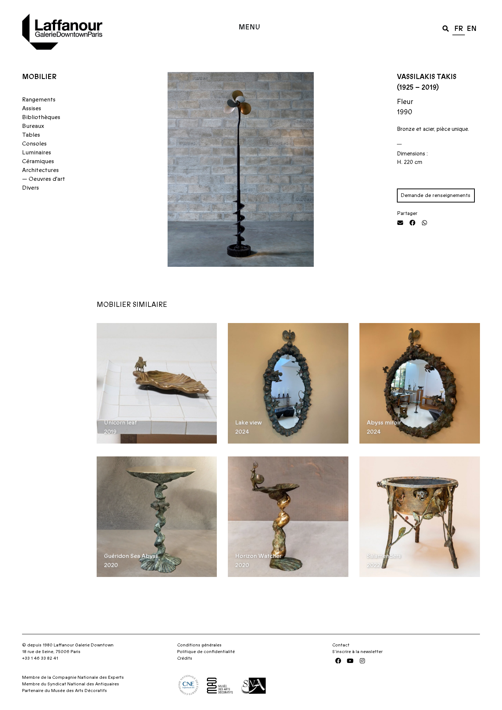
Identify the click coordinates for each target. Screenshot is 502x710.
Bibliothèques (41, 117)
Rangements (38, 100)
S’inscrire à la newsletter (357, 651)
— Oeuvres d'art (43, 179)
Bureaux (33, 126)
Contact (340, 645)
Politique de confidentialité (206, 651)
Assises (31, 108)
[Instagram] (362, 661)
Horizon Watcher (258, 556)
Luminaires (36, 152)
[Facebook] (338, 661)
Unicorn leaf (120, 423)
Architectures (40, 170)
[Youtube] (350, 661)
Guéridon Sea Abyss (131, 556)
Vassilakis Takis (426, 76)
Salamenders (384, 556)
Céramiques (38, 161)
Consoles (34, 144)
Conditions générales (199, 645)
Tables (31, 135)
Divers (30, 188)
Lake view (248, 423)
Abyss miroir (384, 423)
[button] (445, 28)
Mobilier (39, 76)
